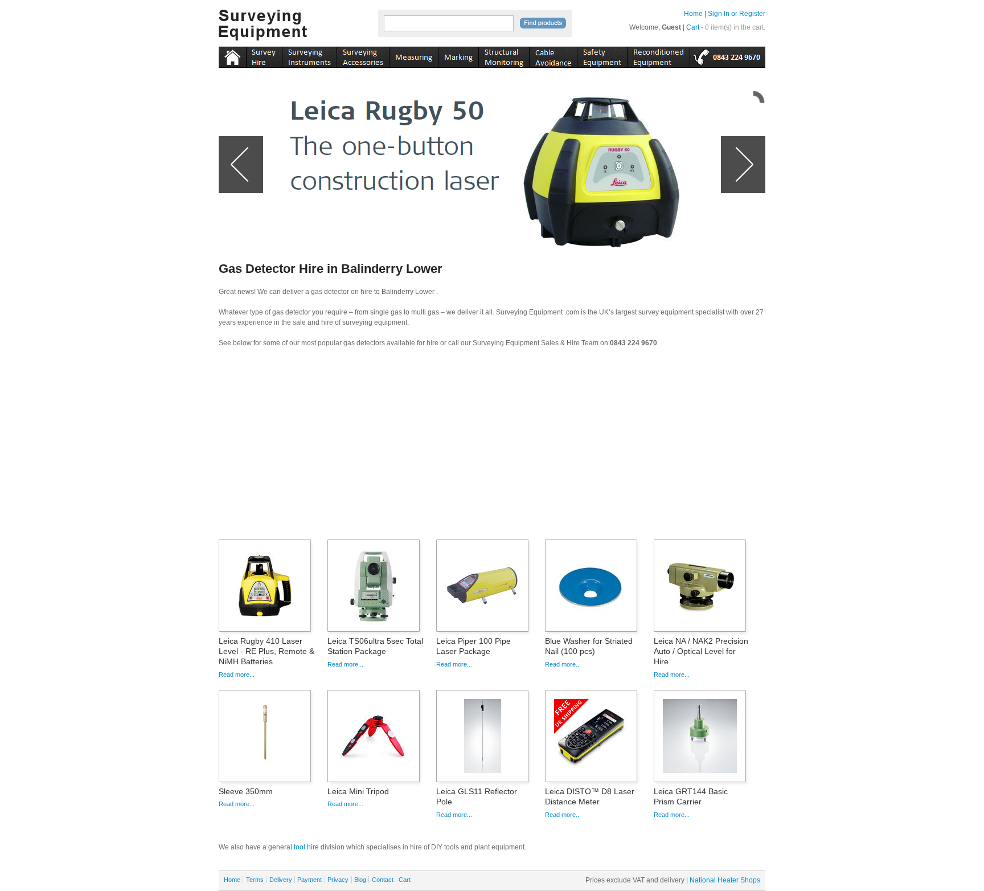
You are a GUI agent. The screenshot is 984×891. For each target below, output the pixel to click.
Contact (382, 879)
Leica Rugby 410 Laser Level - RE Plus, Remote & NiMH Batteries (266, 651)
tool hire (306, 847)
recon (658, 55)
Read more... (237, 674)
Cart (692, 27)
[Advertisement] (492, 447)
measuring (413, 55)
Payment (309, 879)
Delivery (280, 879)
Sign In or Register (736, 14)
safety (602, 55)
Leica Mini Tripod (358, 791)
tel (727, 55)
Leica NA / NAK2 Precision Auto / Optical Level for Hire (701, 651)
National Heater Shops (725, 880)
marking (458, 55)
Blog (360, 879)
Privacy (337, 879)
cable (553, 55)
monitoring (503, 55)
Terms (255, 879)
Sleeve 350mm (246, 791)
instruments (264, 55)
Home (693, 14)
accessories (363, 55)
